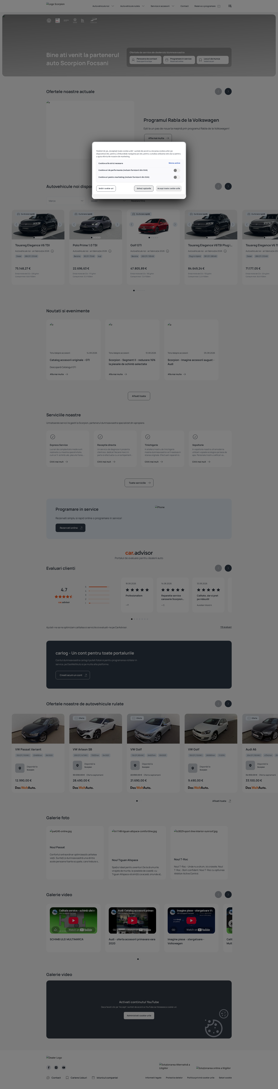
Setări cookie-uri (106, 188)
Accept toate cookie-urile (169, 188)
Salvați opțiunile (144, 188)
